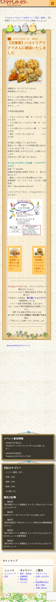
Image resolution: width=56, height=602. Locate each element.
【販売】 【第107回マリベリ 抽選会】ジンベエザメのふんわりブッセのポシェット (27, 543)
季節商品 (24, 579)
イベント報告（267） (15, 472)
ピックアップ (10, 574)
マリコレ (24, 582)
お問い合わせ (41, 588)
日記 (6, 577)
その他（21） (11, 491)
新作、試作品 (25, 574)
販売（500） (11, 486)
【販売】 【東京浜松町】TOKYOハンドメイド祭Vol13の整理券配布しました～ (27, 522)
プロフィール (41, 574)
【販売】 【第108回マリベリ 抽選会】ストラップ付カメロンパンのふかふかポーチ (27, 504)
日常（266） (11, 477)
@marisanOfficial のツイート (18, 346)
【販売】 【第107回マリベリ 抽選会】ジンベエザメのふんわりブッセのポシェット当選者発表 (27, 533)
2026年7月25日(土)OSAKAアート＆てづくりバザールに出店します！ (25, 446)
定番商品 (24, 577)
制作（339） (11, 482)
